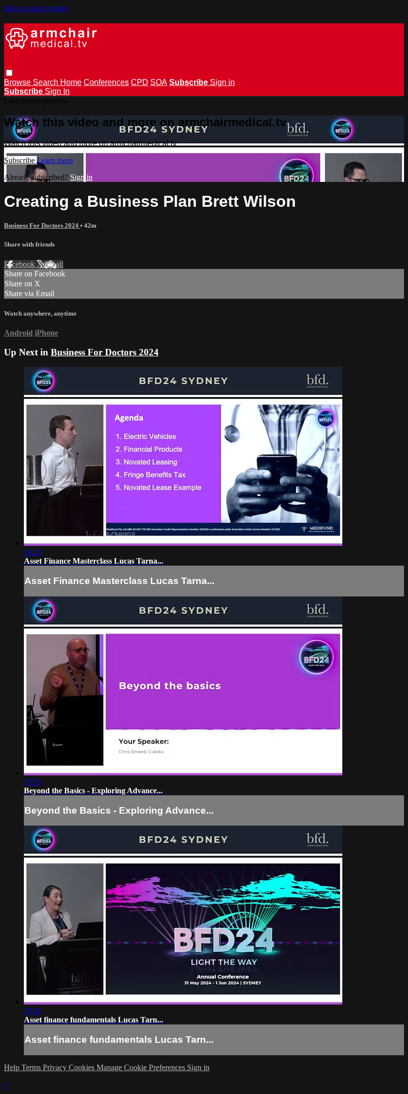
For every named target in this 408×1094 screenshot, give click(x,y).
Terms (32, 1067)
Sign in (222, 82)
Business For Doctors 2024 (42, 225)
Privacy (56, 1067)
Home (71, 82)
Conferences (106, 82)
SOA (158, 82)
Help (12, 1067)
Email (54, 264)
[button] (9, 73)
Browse (18, 82)
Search (46, 82)
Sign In (57, 91)
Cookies (83, 1067)
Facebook (20, 264)
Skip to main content (36, 8)
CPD (139, 82)
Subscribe (20, 160)
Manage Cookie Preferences (142, 1067)
